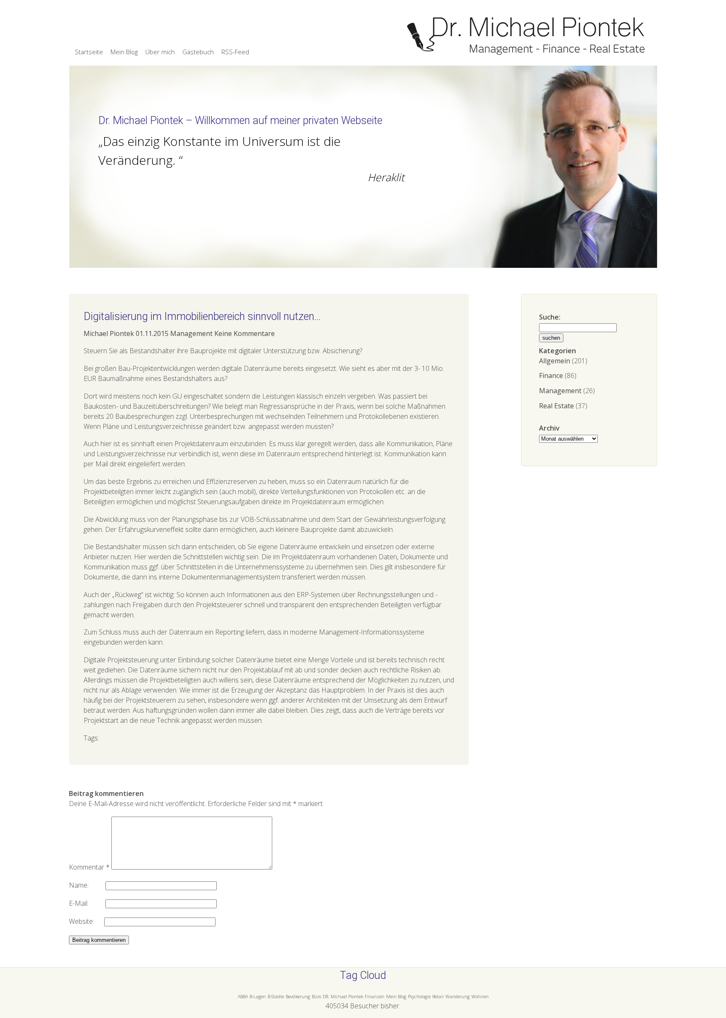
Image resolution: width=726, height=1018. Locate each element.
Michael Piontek (109, 333)
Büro (316, 996)
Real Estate (556, 405)
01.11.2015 (152, 333)
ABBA (243, 996)
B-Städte (276, 996)
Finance (551, 375)
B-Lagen (258, 996)
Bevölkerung (298, 996)
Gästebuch (198, 52)
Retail (438, 996)
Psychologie (419, 996)
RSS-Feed (235, 52)
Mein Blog (124, 52)
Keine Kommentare (244, 333)
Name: (87, 885)
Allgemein (554, 360)
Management (560, 390)
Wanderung (457, 996)
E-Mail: (87, 903)
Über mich (160, 52)
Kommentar (89, 867)
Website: (86, 921)
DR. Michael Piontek (343, 996)
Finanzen (374, 996)
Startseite (89, 52)
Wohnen (480, 996)
